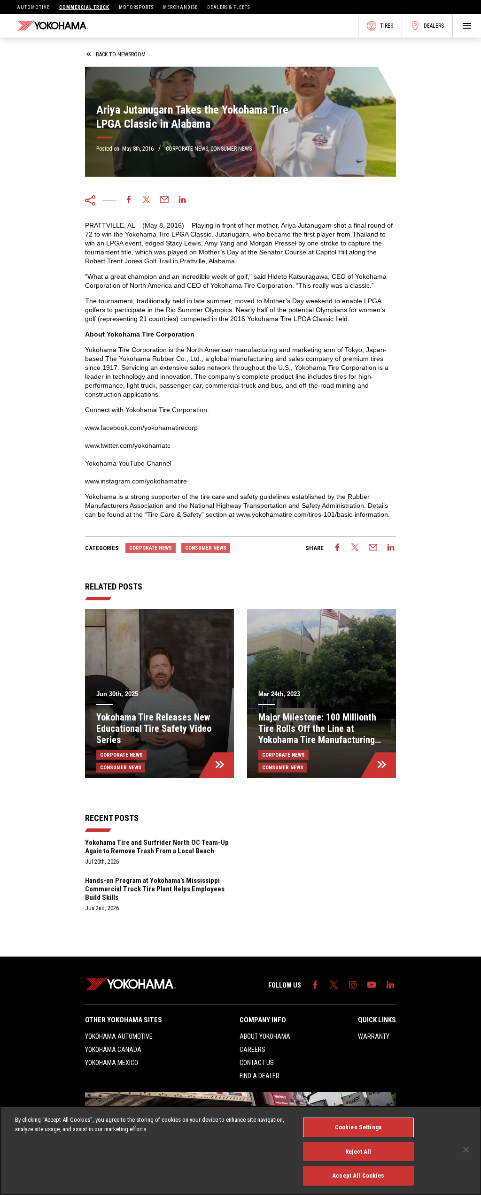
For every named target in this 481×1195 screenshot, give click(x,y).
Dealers (434, 26)
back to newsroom (121, 54)
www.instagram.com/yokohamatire (136, 481)
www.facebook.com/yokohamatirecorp (141, 427)
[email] (164, 200)
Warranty (373, 1036)
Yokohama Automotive (119, 1036)
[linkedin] (182, 200)
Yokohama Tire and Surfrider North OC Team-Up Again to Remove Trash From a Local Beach (157, 846)
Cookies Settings (358, 1127)
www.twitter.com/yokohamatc (128, 445)
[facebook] (129, 200)
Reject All (358, 1151)
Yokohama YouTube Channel (128, 463)
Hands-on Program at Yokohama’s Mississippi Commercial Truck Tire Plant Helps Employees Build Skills (155, 889)
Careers (252, 1049)
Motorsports (136, 7)
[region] (240, 1150)
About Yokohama (265, 1036)
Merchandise (180, 7)
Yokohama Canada (113, 1049)
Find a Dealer (259, 1076)
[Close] (466, 1149)
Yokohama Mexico (111, 1062)
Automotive (33, 7)
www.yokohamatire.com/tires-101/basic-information (312, 514)
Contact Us (257, 1062)
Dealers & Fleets (228, 7)
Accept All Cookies (358, 1175)
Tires (386, 26)
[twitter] (146, 200)
